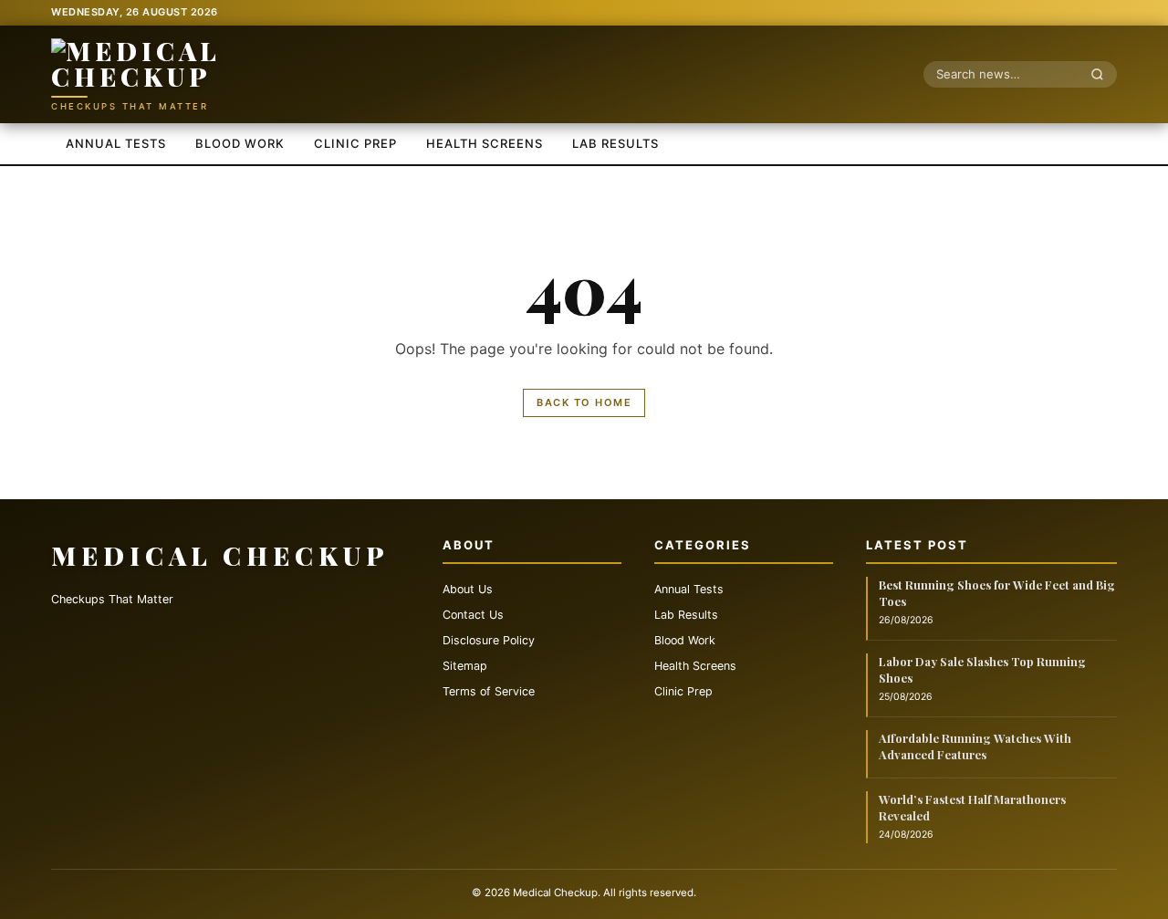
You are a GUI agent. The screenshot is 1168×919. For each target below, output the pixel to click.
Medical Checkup (220, 555)
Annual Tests (116, 143)
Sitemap (465, 666)
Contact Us (473, 614)
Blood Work (240, 143)
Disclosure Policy (489, 640)
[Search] (1102, 74)
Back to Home (584, 402)
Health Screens (484, 143)
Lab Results (615, 143)
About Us (468, 589)
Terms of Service (489, 691)
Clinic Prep (355, 143)
